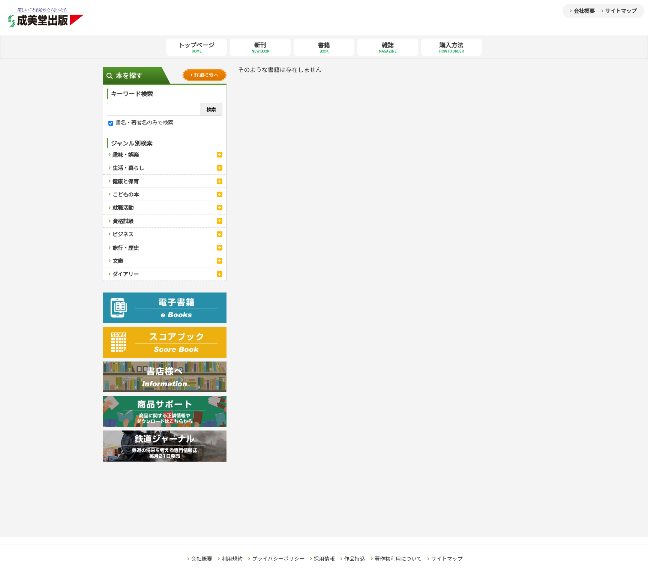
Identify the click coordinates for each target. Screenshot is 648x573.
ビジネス (123, 234)
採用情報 (324, 558)
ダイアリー (125, 274)
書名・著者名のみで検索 (143, 122)
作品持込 (354, 558)
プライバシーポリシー (278, 558)
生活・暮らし (128, 167)
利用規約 (232, 558)
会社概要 (584, 10)
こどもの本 (125, 194)
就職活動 (123, 207)
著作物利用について (398, 558)
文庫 (117, 260)
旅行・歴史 (125, 247)
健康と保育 (125, 181)
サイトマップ (621, 10)
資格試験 (123, 221)
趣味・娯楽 (125, 154)
